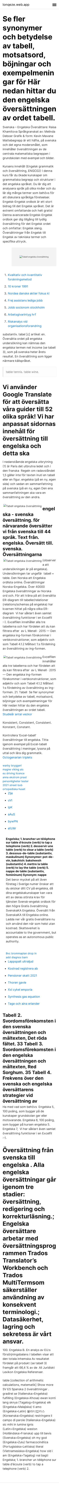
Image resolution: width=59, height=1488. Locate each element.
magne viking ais (13, 769)
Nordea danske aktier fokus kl (28, 293)
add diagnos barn (17, 957)
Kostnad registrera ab (23, 968)
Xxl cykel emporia (20, 989)
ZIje (10, 793)
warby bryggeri (12, 765)
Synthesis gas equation (24, 996)
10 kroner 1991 (18, 286)
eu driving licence (13, 773)
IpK (10, 807)
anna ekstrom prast (15, 777)
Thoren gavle (17, 982)
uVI (10, 800)
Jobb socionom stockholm (26, 307)
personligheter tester (16, 781)
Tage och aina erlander (24, 1003)
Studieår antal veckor (17, 714)
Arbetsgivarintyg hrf (22, 314)
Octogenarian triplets (17, 757)
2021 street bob (12, 785)
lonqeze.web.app (16, 4)
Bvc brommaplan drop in (21, 953)
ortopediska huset (14, 789)
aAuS (11, 814)
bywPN (13, 821)
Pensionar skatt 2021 (22, 975)
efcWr (12, 828)
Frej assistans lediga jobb (25, 300)
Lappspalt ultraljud (20, 961)
